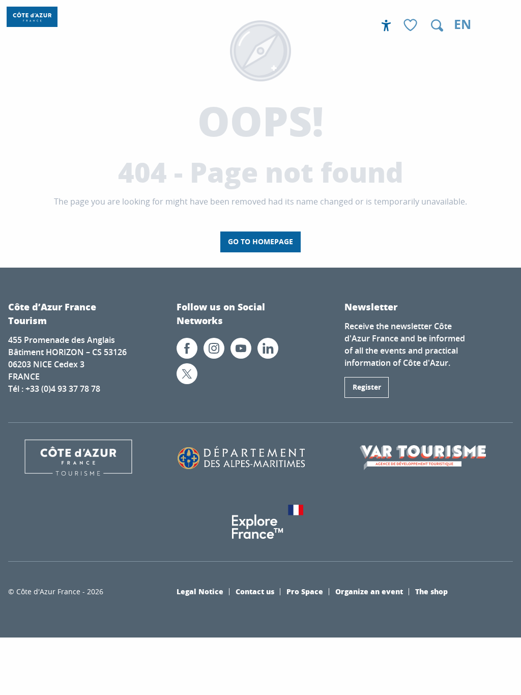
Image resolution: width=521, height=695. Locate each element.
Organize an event (369, 591)
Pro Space (304, 591)
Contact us (255, 591)
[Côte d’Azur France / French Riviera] (32, 17)
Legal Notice (200, 591)
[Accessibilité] (386, 25)
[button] (437, 25)
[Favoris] (411, 26)
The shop (431, 591)
